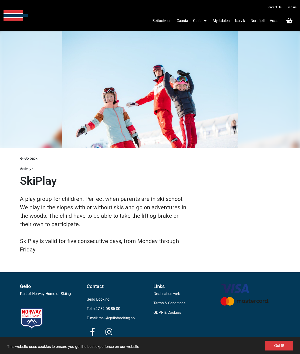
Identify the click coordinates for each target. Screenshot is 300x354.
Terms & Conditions (170, 303)
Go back (30, 158)
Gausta (182, 20)
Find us (291, 7)
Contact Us (273, 7)
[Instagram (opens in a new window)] (109, 332)
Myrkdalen (221, 20)
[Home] (16, 15)
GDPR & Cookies (167, 312)
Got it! (279, 345)
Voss (274, 20)
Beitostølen (161, 20)
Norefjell (258, 20)
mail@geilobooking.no (117, 318)
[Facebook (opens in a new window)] (92, 332)
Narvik (240, 20)
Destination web (167, 293)
